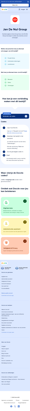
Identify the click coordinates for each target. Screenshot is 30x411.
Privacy (17, 400)
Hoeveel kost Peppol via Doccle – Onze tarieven (13, 379)
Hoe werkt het (5, 286)
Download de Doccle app (8, 295)
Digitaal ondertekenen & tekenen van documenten (14, 327)
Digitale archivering (6, 325)
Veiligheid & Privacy (6, 281)
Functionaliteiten (5, 288)
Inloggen (4, 346)
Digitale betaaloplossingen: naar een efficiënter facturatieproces (13, 314)
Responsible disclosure (9, 402)
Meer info (15, 5)
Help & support (5, 348)
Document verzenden (7, 323)
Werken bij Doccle (6, 356)
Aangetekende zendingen (8, 320)
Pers (3, 358)
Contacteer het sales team (8, 332)
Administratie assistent (7, 279)
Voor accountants (6, 384)
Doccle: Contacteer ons (7, 360)
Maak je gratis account (7, 293)
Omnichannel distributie (7, 312)
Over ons (4, 351)
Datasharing (4, 318)
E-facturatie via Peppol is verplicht (10, 377)
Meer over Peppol (6, 381)
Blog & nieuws (5, 353)
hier (10, 131)
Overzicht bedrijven (6, 283)
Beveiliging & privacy (6, 363)
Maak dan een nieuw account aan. (17, 132)
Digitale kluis (5, 276)
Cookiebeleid (25, 400)
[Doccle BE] (4, 9)
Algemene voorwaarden (7, 400)
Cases (3, 330)
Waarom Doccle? (5, 309)
